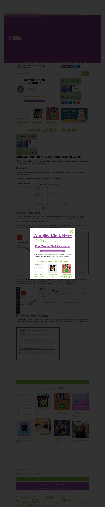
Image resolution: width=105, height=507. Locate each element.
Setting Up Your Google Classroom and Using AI (66, 276)
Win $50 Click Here (52, 235)
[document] (52, 253)
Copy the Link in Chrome (53, 275)
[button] (71, 231)
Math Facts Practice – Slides (39, 275)
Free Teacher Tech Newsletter (52, 246)
